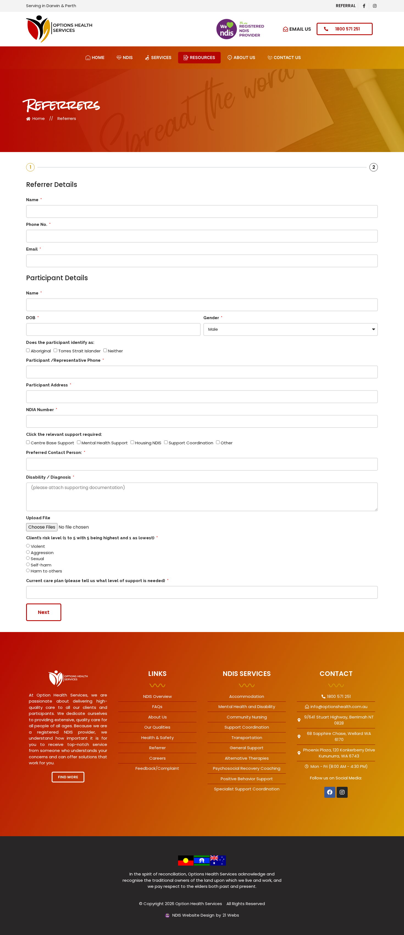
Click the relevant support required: (64, 435)
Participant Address (47, 385)
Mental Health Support (105, 443)
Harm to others (46, 571)
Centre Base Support (52, 443)
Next (43, 612)
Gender (211, 318)
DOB (31, 318)
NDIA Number (40, 410)
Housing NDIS (148, 443)
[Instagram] (342, 792)
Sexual (37, 559)
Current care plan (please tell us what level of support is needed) (96, 581)
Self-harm (41, 565)
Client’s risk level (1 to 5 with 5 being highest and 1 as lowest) (91, 538)
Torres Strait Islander (79, 351)
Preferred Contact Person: (54, 453)
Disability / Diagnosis (49, 477)
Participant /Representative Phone (64, 360)
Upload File (38, 518)
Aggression (42, 552)
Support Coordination (191, 443)
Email (32, 249)
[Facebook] (329, 792)
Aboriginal (41, 351)
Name (33, 200)
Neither (115, 351)
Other (227, 443)
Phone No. (37, 225)
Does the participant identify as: (60, 343)
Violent (38, 546)
